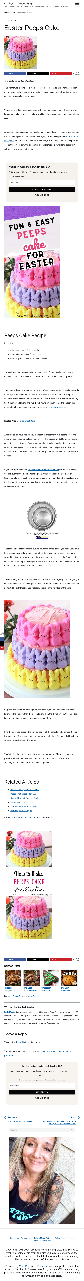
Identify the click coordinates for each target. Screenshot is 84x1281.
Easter (21, 996)
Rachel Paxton (26, 1007)
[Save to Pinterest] (2, 648)
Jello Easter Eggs (18, 802)
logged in (20, 1042)
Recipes (36, 996)
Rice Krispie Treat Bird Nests (23, 806)
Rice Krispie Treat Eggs (21, 810)
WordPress (25, 1266)
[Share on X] (2, 643)
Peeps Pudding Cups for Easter (24, 789)
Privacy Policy (26, 1238)
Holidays (28, 996)
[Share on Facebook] (2, 639)
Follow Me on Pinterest (43, 1238)
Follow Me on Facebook (64, 1238)
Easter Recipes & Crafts (25, 817)
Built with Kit (42, 195)
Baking (15, 996)
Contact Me (14, 1238)
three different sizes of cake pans (43, 469)
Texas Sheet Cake (27, 421)
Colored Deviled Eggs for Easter (25, 798)
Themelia (42, 1266)
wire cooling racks (57, 407)
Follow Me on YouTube (42, 1241)
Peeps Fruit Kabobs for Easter (24, 794)
